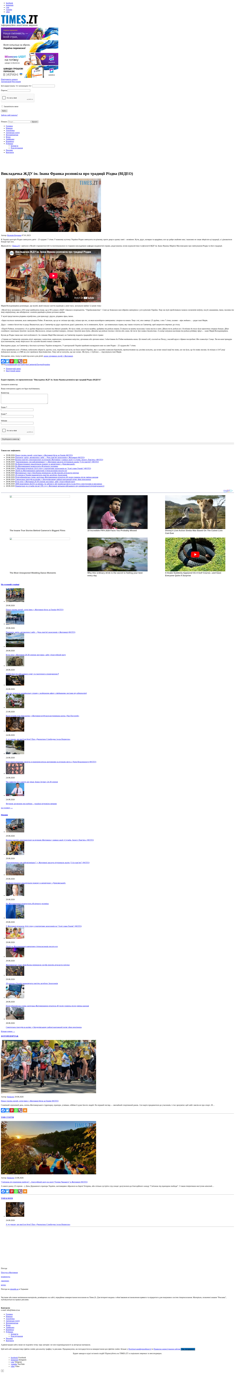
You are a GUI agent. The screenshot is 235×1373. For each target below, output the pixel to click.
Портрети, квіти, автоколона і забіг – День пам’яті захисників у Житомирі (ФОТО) (50, 457)
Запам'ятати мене (10, 106)
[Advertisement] (117, 162)
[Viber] (20, 361)
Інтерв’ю (14, 146)
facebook (9, 3)
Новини (9, 128)
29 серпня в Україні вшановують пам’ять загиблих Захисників (41, 475)
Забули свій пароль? (9, 115)
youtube (9, 10)
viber (8, 12)
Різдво (25, 364)
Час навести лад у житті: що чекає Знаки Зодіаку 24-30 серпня (32, 782)
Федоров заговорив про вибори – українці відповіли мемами (31, 804)
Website (4, 421)
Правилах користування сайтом (167, 1349)
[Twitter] (7, 361)
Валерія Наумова (14, 235)
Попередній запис (13, 369)
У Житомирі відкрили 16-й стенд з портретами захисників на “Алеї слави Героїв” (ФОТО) (53, 468)
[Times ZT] (117, 21)
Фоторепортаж (12, 135)
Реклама (9, 150)
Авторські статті (13, 133)
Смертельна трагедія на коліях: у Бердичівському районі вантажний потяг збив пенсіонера (53, 479)
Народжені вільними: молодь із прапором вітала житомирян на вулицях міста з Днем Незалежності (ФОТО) (51, 762)
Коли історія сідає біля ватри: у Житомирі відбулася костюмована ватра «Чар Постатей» (42, 716)
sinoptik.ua (14, 1289)
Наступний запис (13, 371)
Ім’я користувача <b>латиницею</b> (16, 86)
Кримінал (10, 141)
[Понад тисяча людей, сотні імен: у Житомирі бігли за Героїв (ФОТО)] (48, 1093)
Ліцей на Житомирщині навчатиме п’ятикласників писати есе (41, 471)
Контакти (10, 152)
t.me (7, 7)
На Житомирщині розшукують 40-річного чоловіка (36, 466)
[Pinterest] (12, 361)
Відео (8, 137)
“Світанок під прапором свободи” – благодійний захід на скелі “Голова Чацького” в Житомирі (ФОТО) (44, 1182)
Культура (19, 364)
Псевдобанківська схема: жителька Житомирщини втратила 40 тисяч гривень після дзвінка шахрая (56, 477)
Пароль (4, 90)
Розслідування (17, 148)
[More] (25, 361)
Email (3, 414)
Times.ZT (16, 246)
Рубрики (9, 144)
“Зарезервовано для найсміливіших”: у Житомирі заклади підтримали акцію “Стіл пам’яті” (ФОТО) (57, 462)
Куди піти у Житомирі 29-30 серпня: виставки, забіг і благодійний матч (45, 482)
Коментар (5, 393)
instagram (9, 5)
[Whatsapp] (16, 361)
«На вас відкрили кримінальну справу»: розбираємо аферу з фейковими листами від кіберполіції (46, 693)
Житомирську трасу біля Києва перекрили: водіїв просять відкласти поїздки (47, 473)
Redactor (10, 1097)
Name (3, 407)
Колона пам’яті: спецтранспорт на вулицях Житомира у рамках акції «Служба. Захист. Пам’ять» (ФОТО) (59, 460)
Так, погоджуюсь (188, 1349)
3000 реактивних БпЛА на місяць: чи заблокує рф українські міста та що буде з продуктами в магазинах (58, 484)
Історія (8, 364)
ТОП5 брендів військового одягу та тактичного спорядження (32, 674)
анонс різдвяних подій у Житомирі (58, 356)
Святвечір (32, 364)
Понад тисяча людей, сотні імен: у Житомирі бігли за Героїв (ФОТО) (44, 455)
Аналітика (10, 130)
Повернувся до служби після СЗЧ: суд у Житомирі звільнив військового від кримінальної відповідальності (59, 486)
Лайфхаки (10, 139)
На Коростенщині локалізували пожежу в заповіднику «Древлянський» (45, 464)
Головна (9, 126)
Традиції (40, 364)
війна (13, 364)
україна (47, 364)
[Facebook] (3, 361)
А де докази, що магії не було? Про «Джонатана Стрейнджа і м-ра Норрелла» (38, 739)
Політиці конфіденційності (139, 1349)
